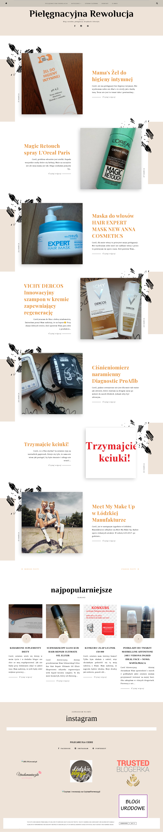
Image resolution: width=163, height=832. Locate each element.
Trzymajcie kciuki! (46, 444)
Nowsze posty (31, 569)
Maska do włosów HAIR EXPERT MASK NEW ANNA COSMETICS (113, 225)
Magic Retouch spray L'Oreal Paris (47, 149)
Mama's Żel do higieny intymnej (112, 75)
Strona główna (91, 3)
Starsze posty (129, 569)
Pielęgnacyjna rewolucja (56, 3)
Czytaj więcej (109, 97)
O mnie (115, 3)
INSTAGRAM (83, 748)
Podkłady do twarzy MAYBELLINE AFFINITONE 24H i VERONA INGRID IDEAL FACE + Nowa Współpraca (137, 655)
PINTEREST (101, 748)
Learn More (124, 823)
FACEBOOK (66, 748)
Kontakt (105, 3)
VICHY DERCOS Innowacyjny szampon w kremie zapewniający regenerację (46, 299)
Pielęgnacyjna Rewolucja (81, 13)
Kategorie (75, 3)
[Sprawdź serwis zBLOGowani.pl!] (29, 762)
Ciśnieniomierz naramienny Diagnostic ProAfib (115, 374)
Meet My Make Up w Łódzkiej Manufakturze (113, 513)
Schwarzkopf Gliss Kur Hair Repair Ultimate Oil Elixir (63, 652)
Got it (133, 823)
